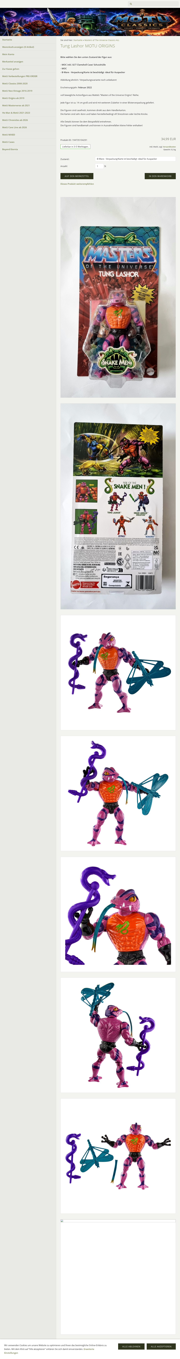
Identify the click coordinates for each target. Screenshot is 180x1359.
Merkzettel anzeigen (12, 61)
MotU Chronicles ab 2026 (15, 120)
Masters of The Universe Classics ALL (102, 40)
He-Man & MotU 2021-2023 (16, 112)
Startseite (7, 39)
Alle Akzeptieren (161, 1346)
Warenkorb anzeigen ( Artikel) (18, 47)
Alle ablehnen (131, 1346)
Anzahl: (64, 166)
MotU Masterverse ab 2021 (16, 105)
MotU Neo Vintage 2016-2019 (17, 90)
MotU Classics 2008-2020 (15, 83)
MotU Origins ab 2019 (13, 98)
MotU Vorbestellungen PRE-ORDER (19, 76)
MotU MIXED (8, 134)
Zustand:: (64, 159)
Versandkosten (169, 147)
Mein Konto (8, 54)
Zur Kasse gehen (10, 68)
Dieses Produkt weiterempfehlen (77, 183)
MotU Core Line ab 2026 (14, 127)
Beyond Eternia (10, 149)
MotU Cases (8, 142)
